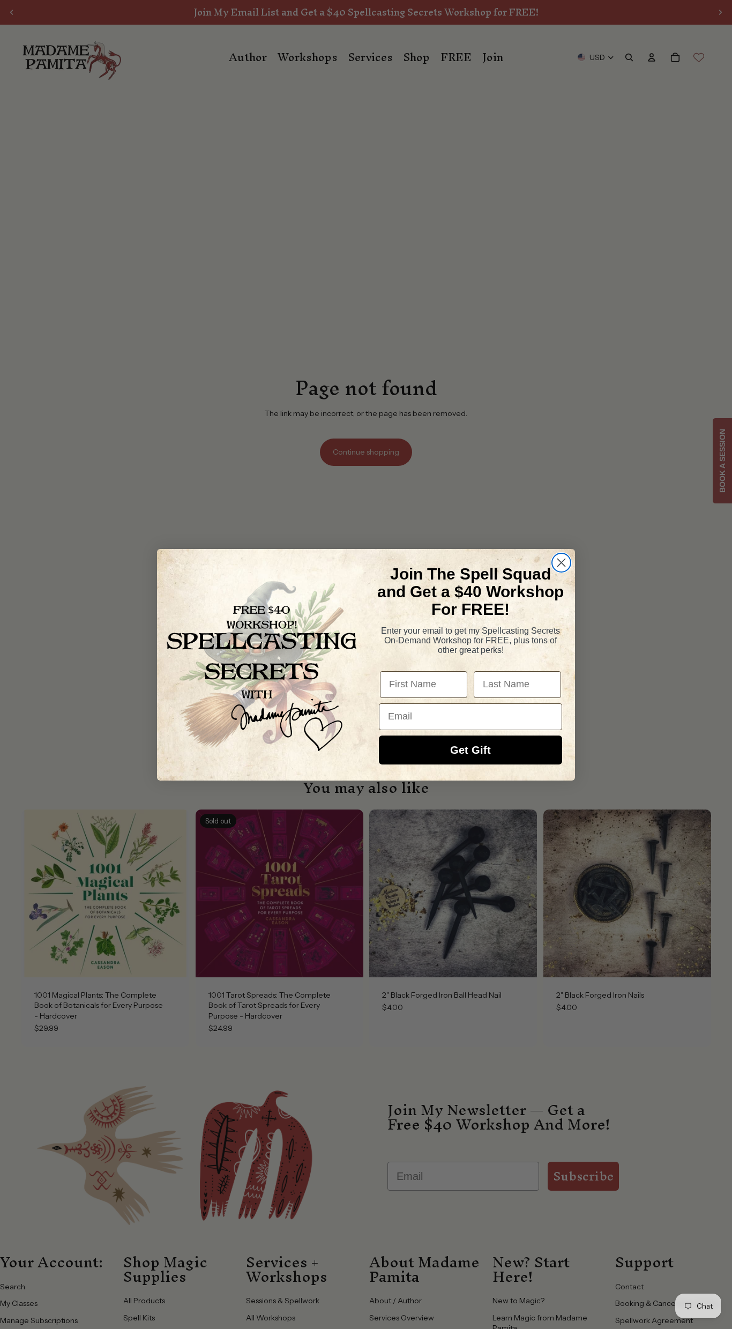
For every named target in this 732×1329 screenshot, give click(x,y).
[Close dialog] (561, 562)
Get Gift (470, 750)
